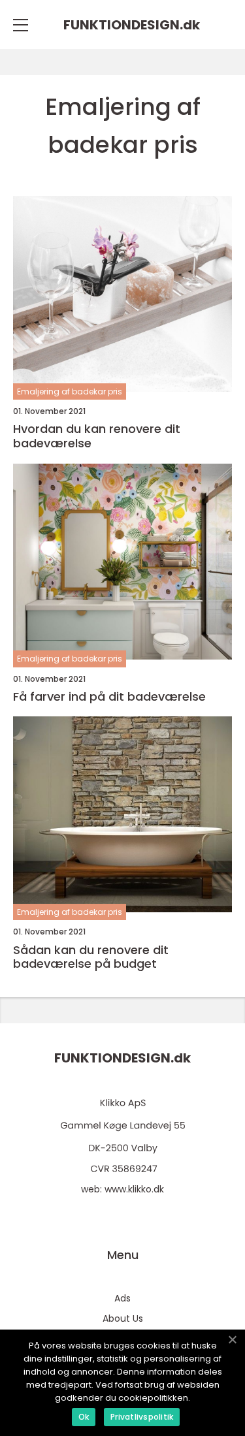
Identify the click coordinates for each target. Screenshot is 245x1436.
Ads (122, 1298)
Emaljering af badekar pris (69, 391)
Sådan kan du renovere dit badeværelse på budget (91, 957)
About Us (123, 1318)
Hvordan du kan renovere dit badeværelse (96, 436)
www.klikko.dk (134, 1189)
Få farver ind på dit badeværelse (109, 697)
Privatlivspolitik (141, 1416)
